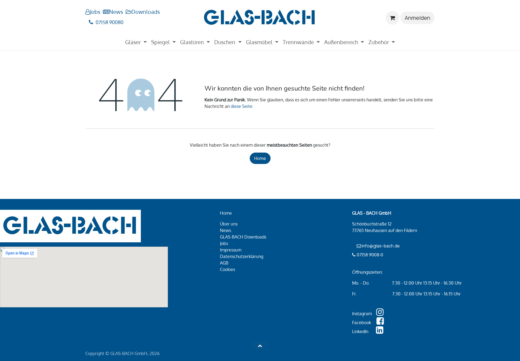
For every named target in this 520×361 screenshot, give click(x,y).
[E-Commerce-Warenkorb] (392, 18)
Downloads (145, 11)
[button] (260, 345)
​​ (409, 246)
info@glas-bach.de (380, 246)
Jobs (95, 11)
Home (260, 158)
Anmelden (417, 17)
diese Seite (241, 106)
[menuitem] (136, 42)
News (116, 11)
